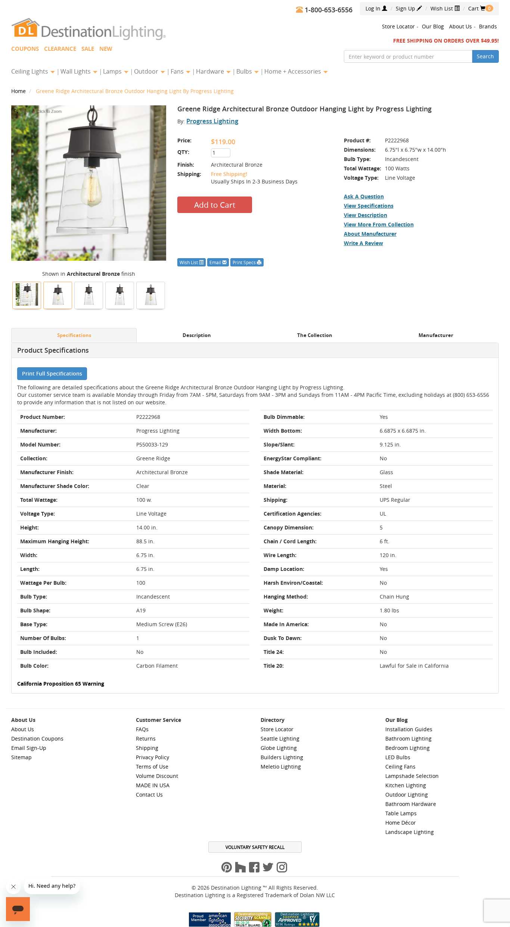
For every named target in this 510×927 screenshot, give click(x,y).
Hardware (211, 71)
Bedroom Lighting (407, 747)
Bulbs (245, 71)
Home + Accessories (293, 71)
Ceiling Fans (400, 766)
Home (19, 91)
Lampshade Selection (412, 775)
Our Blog (433, 26)
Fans (178, 71)
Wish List (442, 8)
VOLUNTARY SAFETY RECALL (255, 847)
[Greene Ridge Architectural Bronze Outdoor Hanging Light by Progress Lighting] (27, 294)
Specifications (74, 335)
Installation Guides (408, 729)
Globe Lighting (279, 747)
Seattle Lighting (280, 738)
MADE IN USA (153, 785)
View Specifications (369, 205)
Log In (374, 8)
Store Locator (398, 26)
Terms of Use (152, 766)
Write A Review (363, 243)
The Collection (314, 335)
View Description (365, 215)
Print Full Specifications (52, 373)
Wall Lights (76, 71)
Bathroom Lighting (408, 738)
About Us (460, 26)
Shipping (147, 747)
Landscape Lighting (409, 831)
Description (197, 335)
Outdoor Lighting (406, 794)
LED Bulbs (397, 757)
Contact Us (149, 794)
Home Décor (400, 822)
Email (215, 262)
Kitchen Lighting (405, 785)
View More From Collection (379, 224)
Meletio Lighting (281, 766)
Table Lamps (401, 813)
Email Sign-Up (28, 747)
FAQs (142, 729)
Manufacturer (436, 335)
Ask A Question (364, 196)
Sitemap (21, 757)
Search (485, 56)
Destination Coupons (37, 738)
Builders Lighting (282, 757)
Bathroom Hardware (410, 803)
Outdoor (147, 71)
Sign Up (406, 8)
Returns (146, 738)
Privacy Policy (152, 757)
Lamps (113, 71)
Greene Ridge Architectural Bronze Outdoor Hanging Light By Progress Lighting (135, 91)
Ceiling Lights (30, 71)
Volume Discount (157, 775)
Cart (476, 8)
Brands (488, 26)
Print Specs (245, 262)
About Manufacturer (370, 233)
